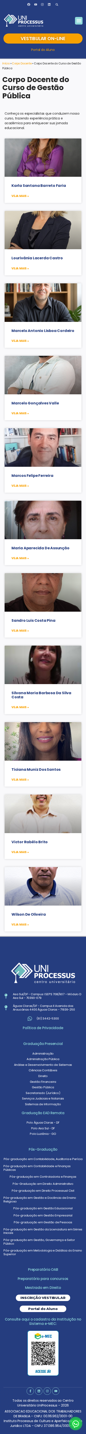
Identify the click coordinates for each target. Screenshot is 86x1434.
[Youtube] (36, 5)
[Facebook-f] (30, 1391)
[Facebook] (29, 5)
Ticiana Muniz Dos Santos (36, 769)
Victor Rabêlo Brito (29, 842)
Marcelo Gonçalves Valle (35, 403)
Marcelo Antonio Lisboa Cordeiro (42, 330)
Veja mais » (20, 196)
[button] (57, 4)
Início (6, 63)
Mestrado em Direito (43, 1287)
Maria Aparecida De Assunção (40, 548)
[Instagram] (42, 5)
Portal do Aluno (43, 49)
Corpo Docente (21, 63)
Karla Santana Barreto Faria (38, 185)
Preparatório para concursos (43, 1278)
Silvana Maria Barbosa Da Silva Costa (41, 695)
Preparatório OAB (43, 1269)
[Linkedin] (49, 5)
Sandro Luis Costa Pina (33, 620)
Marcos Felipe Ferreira (32, 475)
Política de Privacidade (43, 1027)
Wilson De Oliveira (28, 914)
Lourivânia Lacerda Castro (37, 258)
